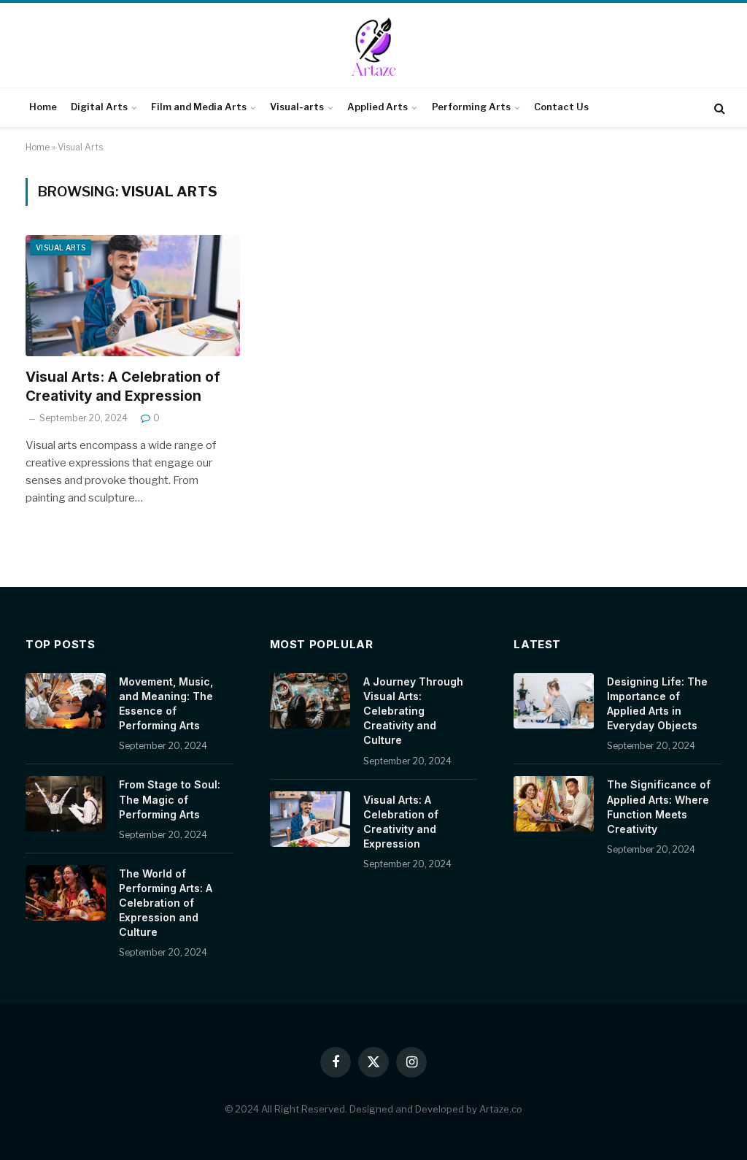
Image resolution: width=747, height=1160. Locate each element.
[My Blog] (373, 47)
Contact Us (561, 106)
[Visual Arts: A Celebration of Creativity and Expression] (133, 295)
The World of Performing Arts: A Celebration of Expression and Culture (165, 902)
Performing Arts (471, 106)
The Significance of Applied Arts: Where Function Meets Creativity (659, 806)
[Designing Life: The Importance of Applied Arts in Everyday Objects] (554, 701)
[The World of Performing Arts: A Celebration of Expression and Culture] (66, 893)
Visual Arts (60, 247)
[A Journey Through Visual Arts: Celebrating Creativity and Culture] (310, 701)
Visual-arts (297, 106)
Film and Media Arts (199, 106)
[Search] (718, 107)
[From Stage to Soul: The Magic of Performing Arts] (66, 803)
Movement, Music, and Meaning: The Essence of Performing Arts (166, 703)
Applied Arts (377, 106)
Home (43, 106)
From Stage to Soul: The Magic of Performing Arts (169, 799)
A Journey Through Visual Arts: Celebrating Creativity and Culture (413, 710)
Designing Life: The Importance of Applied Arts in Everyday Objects (657, 703)
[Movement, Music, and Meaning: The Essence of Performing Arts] (66, 701)
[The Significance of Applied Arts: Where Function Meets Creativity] (554, 803)
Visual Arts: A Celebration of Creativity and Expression (123, 386)
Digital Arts (99, 106)
